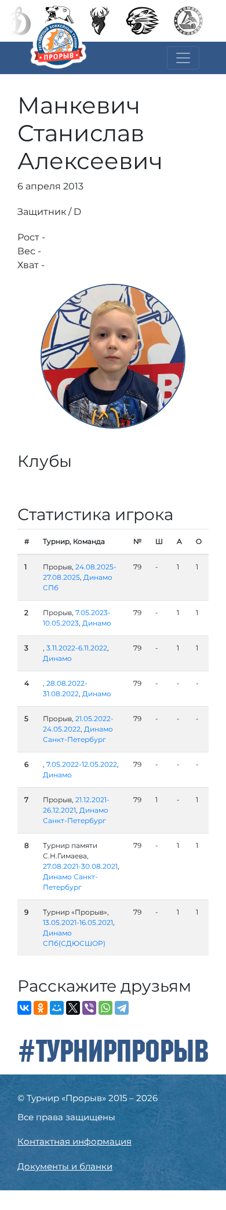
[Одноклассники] (41, 1008)
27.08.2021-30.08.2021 (80, 866)
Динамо (96, 623)
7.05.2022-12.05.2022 (81, 764)
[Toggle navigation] (183, 58)
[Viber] (89, 1008)
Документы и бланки (64, 1166)
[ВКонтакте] (24, 1008)
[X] (73, 1008)
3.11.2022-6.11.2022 (76, 648)
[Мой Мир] (57, 1008)
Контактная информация (74, 1141)
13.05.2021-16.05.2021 (78, 922)
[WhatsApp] (105, 1008)
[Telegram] (122, 1008)
